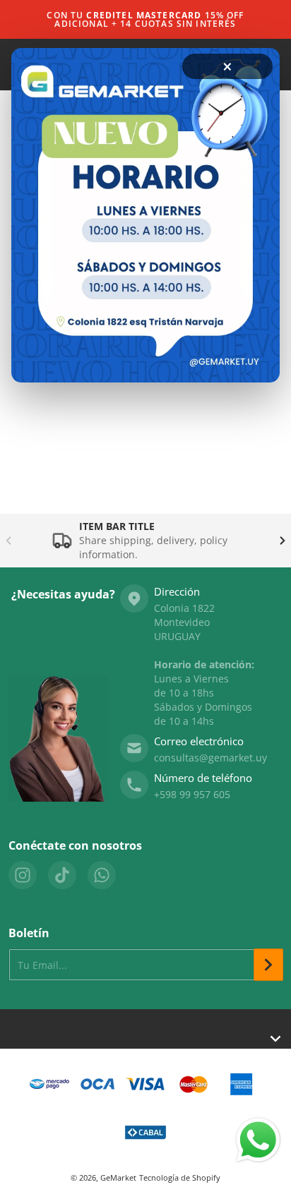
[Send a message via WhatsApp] (258, 1140)
